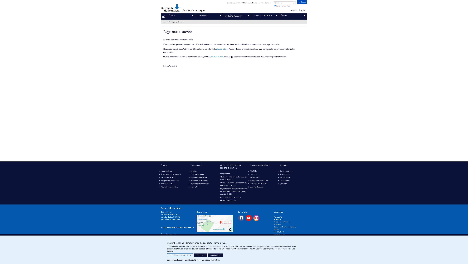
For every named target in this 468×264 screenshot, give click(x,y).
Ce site (278, 6)
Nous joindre (284, 180)
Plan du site (278, 217)
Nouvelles (277, 224)
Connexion (265, 3)
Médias (276, 229)
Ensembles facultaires (169, 177)
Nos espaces (284, 174)
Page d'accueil (169, 66)
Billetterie (253, 174)
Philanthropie (285, 177)
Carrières (283, 184)
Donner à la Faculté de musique (285, 227)
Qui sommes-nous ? (287, 171)
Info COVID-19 (279, 232)
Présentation (225, 174)
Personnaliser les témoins (180, 255)
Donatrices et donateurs (200, 184)
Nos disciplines (166, 171)
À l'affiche (253, 171)
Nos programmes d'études (171, 174)
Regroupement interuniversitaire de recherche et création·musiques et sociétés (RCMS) (233, 191)
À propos (284, 165)
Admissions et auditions (170, 187)
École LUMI (194, 187)
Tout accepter (215, 255)
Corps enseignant (197, 174)
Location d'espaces (257, 187)
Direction (194, 171)
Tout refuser (201, 255)
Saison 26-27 (254, 177)
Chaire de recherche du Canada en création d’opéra (233, 178)
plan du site (221, 49)
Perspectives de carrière (170, 180)
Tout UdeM (286, 6)
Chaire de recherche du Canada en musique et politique (233, 184)
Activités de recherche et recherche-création (230, 166)
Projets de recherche (228, 200)
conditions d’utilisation (210, 260)
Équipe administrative (199, 177)
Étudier (164, 165)
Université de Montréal (170, 8)
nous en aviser (217, 56)
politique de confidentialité (185, 260)
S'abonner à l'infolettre (282, 222)
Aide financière (166, 184)
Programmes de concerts (259, 180)
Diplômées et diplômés (199, 180)
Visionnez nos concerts (258, 184)
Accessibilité (278, 219)
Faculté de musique (193, 10)
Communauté (196, 165)
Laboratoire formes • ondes (230, 197)
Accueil (165, 22)
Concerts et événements (260, 165)
